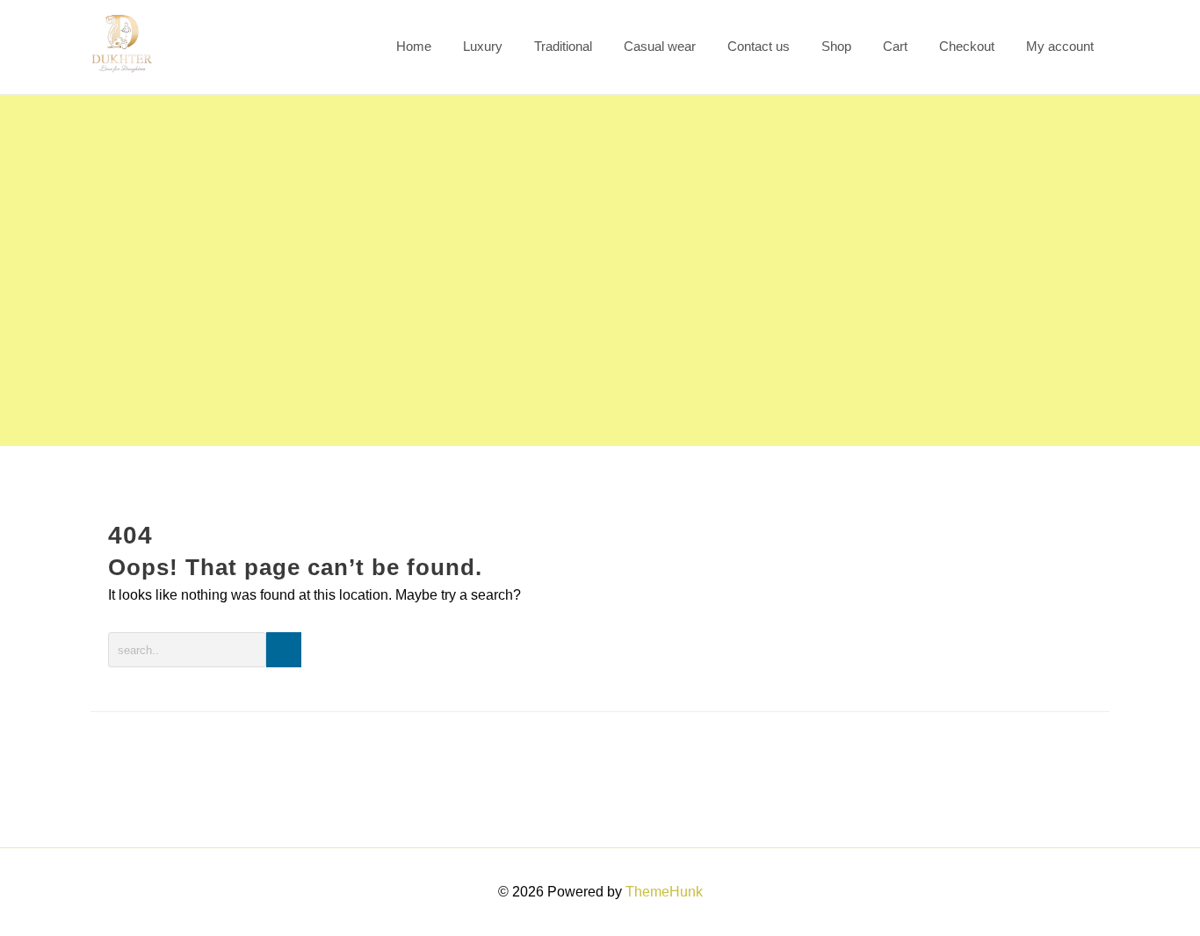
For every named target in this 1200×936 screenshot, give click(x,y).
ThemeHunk (664, 891)
